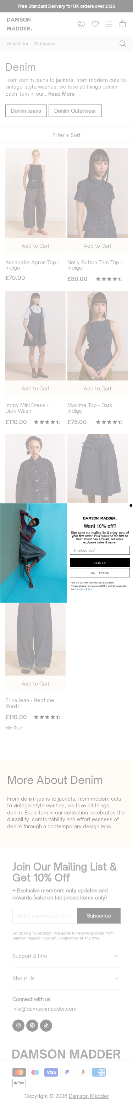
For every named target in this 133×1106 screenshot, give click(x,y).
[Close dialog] (131, 505)
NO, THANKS (99, 572)
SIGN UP (99, 562)
